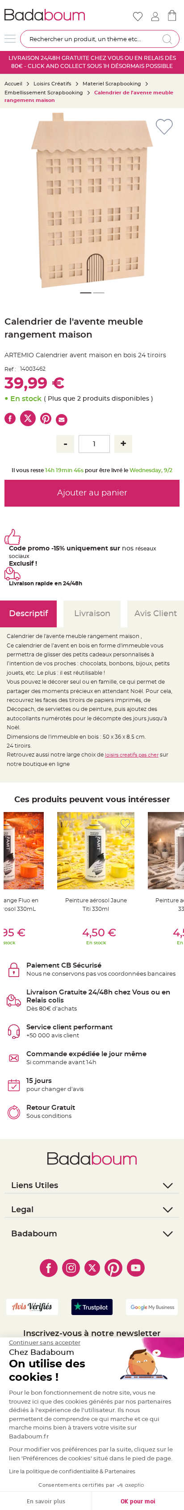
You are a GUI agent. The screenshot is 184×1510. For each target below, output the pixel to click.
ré (138, 548)
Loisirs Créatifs (52, 83)
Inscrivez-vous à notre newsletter (92, 1334)
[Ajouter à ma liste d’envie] (34, 823)
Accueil (13, 83)
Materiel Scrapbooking (112, 83)
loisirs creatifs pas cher (132, 755)
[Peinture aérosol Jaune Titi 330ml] (95, 850)
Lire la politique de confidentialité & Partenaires (72, 1471)
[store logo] (47, 15)
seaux (148, 548)
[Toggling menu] (10, 38)
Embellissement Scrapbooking (43, 92)
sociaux (19, 556)
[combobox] (100, 39)
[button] (168, 200)
